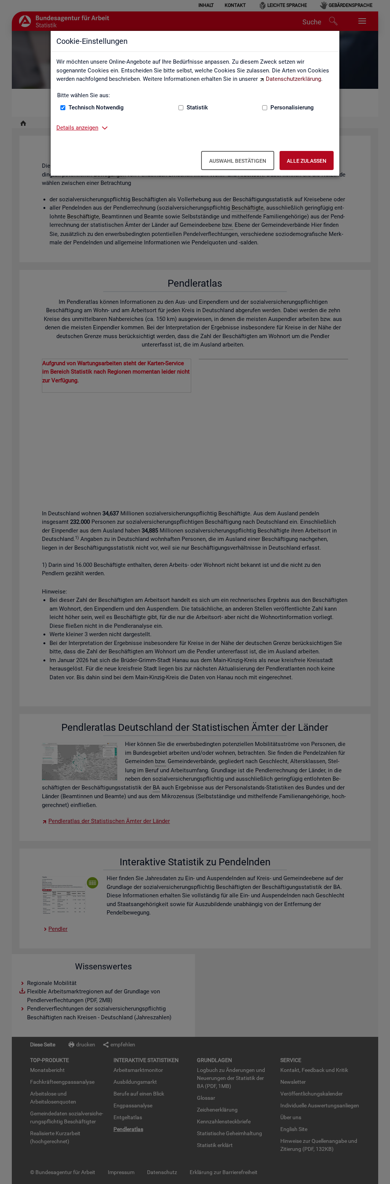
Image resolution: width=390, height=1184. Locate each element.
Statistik (197, 107)
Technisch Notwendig (96, 107)
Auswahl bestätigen (237, 161)
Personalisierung (292, 107)
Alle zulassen (306, 161)
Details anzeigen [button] (77, 127)
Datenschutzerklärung (293, 78)
